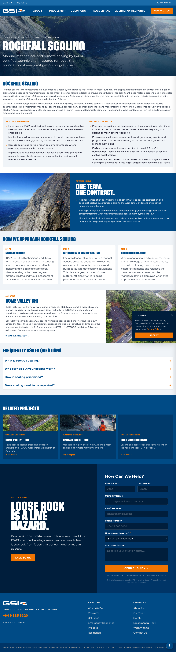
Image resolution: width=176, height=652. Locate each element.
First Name (112, 483)
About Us (139, 608)
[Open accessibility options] (169, 645)
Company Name (114, 496)
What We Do (95, 608)
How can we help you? (118, 533)
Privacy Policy (156, 580)
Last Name (144, 483)
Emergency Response (130, 10)
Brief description (115, 545)
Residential (101, 10)
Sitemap (21, 622)
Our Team (139, 613)
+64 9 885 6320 (166, 3)
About (37, 10)
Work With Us (141, 627)
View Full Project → (17, 336)
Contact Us (162, 10)
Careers (8, 3)
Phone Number (113, 521)
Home (5, 37)
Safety (137, 618)
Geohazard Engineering (31, 37)
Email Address (113, 508)
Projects (21, 3)
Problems (56, 10)
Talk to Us (23, 557)
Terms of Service (134, 582)
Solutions (78, 10)
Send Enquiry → (136, 568)
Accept (154, 335)
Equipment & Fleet (144, 623)
